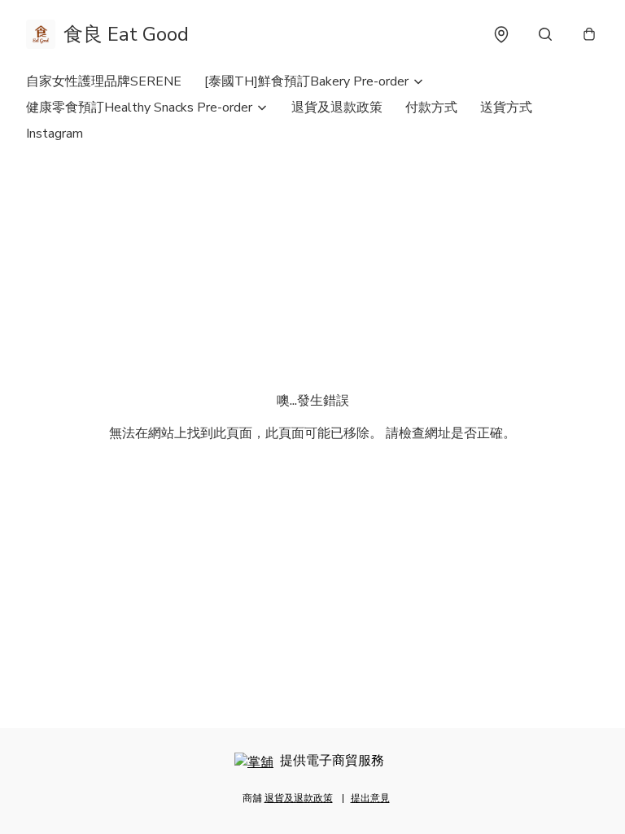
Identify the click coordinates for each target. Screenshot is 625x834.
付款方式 (431, 107)
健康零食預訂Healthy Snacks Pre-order (139, 107)
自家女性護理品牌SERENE (103, 81)
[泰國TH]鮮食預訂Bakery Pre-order (306, 81)
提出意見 (370, 798)
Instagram (54, 134)
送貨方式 (506, 107)
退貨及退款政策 (336, 107)
